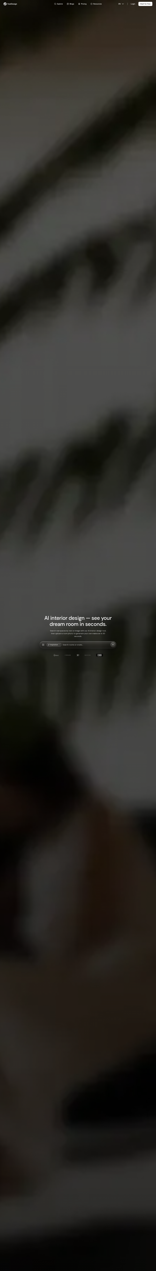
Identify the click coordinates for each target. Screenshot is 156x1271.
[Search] (112, 644)
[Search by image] (43, 645)
